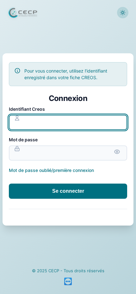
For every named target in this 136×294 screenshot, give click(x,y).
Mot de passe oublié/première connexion (51, 170)
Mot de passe (23, 139)
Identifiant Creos (27, 109)
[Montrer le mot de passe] (117, 151)
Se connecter (68, 191)
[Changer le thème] (122, 12)
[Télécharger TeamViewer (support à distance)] (68, 281)
